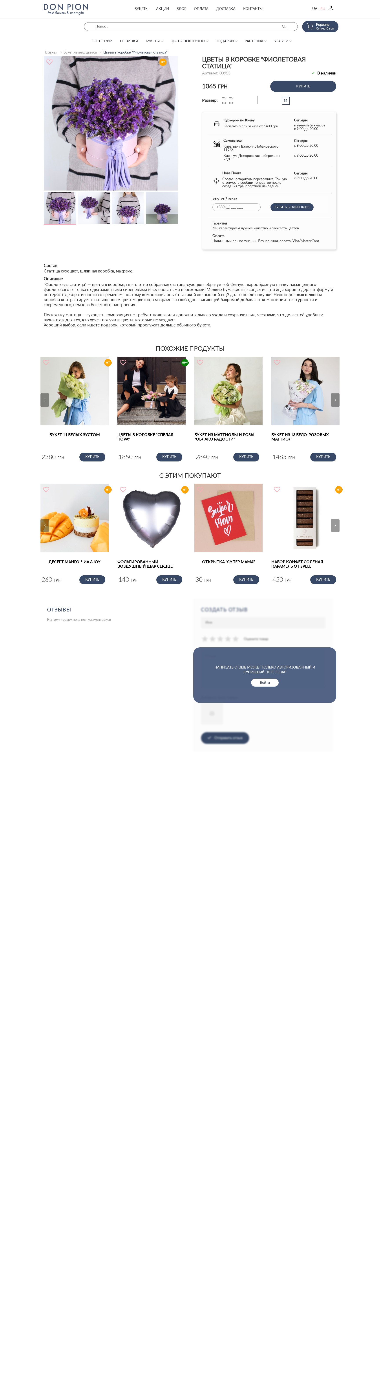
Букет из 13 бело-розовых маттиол (300, 437)
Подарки (225, 41)
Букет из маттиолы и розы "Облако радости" (224, 437)
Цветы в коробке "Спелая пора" (145, 437)
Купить (303, 86)
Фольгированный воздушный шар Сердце (145, 564)
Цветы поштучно (188, 41)
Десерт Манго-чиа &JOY (74, 562)
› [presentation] (335, 400)
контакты (253, 9)
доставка (226, 9)
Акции (162, 9)
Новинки (129, 41)
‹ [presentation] (45, 400)
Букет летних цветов (80, 52)
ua (314, 9)
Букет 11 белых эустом (74, 435)
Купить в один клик (292, 207)
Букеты (141, 9)
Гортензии (102, 41)
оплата (201, 9)
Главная (51, 52)
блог (181, 9)
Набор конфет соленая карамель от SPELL (297, 564)
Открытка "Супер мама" (228, 562)
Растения (254, 41)
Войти (265, 682)
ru (322, 9)
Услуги (281, 41)
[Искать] (284, 26)
